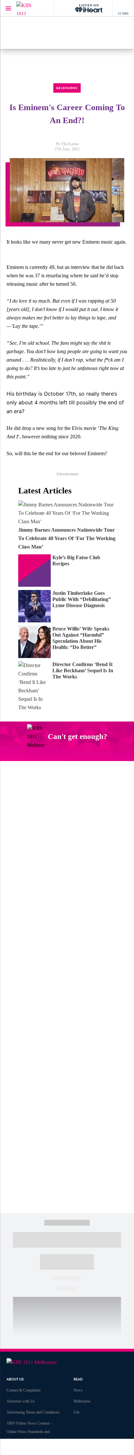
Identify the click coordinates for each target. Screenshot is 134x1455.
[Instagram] (48, 753)
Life (77, 1412)
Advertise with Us (21, 1401)
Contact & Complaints (24, 1390)
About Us (15, 1379)
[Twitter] (63, 753)
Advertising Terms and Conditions (33, 1412)
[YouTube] (79, 753)
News (78, 1390)
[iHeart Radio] (94, 753)
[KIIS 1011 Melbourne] (29, 8)
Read (78, 1379)
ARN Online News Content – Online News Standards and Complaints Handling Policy (29, 1431)
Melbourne (82, 1401)
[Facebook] (33, 753)
